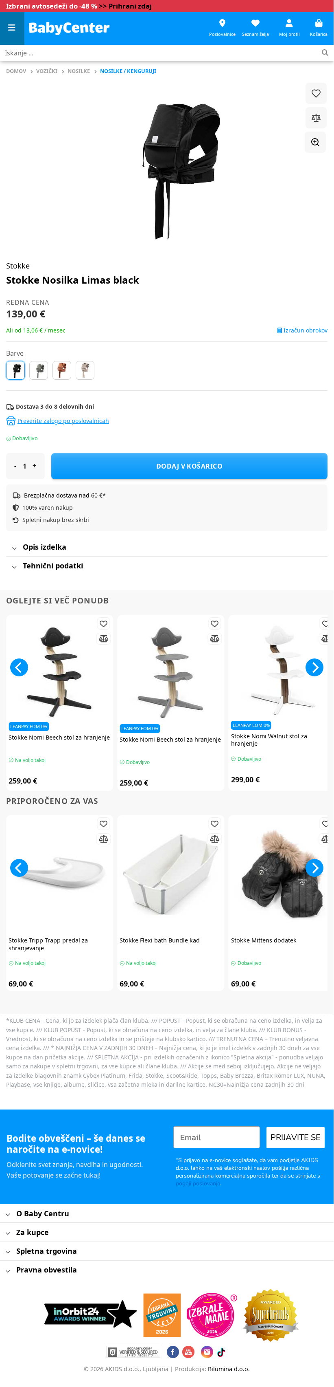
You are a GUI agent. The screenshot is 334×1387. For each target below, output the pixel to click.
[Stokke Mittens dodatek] (282, 875)
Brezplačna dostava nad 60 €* (65, 495)
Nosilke (79, 71)
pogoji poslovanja (198, 1183)
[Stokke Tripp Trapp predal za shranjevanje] (60, 875)
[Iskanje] (325, 53)
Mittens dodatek (264, 940)
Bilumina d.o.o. (229, 1369)
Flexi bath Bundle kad (160, 940)
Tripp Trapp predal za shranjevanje (48, 944)
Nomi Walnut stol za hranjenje (269, 740)
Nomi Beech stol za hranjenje (59, 737)
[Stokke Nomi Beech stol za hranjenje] (60, 673)
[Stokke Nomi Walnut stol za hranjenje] (282, 673)
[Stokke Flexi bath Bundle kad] (171, 875)
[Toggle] (14, 548)
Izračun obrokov (304, 330)
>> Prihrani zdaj (125, 6)
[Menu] (12, 29)
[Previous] (19, 667)
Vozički (46, 71)
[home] (69, 28)
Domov (16, 71)
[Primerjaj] (316, 117)
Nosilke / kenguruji (128, 71)
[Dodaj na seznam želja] (316, 93)
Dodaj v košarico (189, 466)
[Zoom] (315, 142)
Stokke (18, 266)
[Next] (314, 667)
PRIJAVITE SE (296, 1137)
